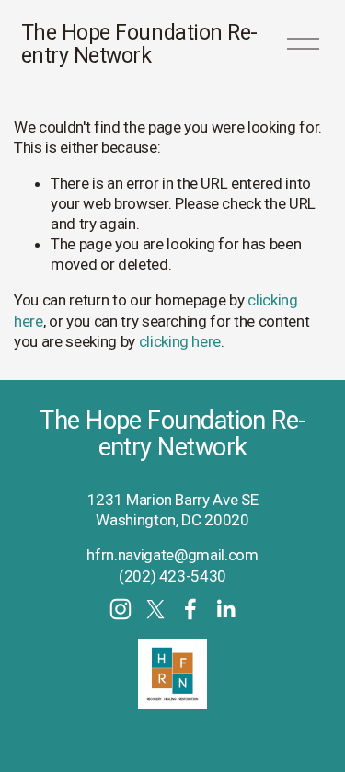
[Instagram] (120, 609)
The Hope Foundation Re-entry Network (139, 44)
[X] (155, 609)
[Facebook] (190, 609)
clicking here (180, 341)
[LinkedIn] (225, 609)
